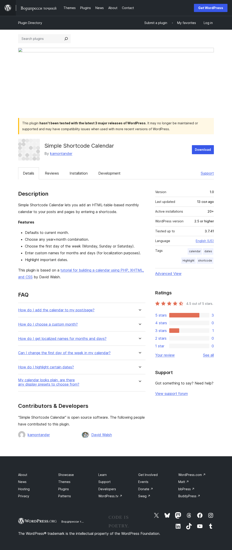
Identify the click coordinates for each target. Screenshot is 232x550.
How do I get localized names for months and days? (62, 338)
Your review (165, 355)
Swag (144, 496)
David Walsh (101, 434)
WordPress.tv (110, 496)
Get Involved (148, 475)
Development (109, 173)
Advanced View (168, 273)
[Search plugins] (66, 38)
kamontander (61, 153)
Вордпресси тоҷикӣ (75, 521)
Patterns (64, 496)
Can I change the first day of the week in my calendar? (64, 353)
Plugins (63, 489)
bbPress (186, 489)
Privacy (23, 496)
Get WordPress (210, 8)
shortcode (205, 260)
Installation (79, 173)
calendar (195, 251)
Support (207, 173)
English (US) (205, 241)
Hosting (24, 489)
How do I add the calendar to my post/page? (56, 310)
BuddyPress (189, 496)
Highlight (188, 260)
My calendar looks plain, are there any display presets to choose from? (48, 382)
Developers (107, 489)
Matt (183, 482)
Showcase (66, 475)
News (22, 482)
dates (208, 251)
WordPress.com (192, 475)
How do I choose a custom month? (48, 324)
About (22, 475)
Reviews (52, 173)
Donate (145, 489)
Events (143, 482)
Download (203, 149)
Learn (102, 475)
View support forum (171, 393)
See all (208, 355)
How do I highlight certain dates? (46, 367)
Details (28, 173)
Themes (64, 482)
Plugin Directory (30, 23)
